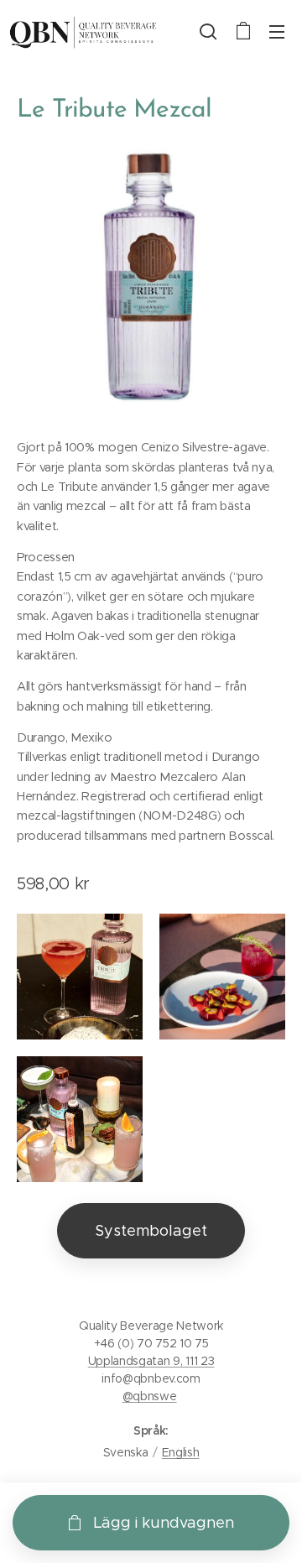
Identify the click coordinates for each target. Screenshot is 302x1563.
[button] (208, 31)
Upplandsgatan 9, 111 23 (151, 1360)
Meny (277, 31)
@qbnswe (149, 1396)
